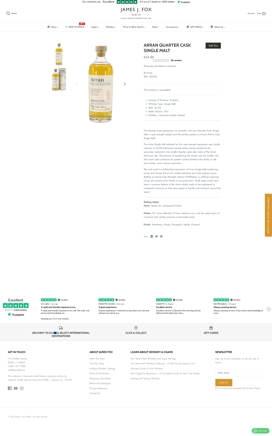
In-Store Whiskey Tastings (102, 368)
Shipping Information (100, 378)
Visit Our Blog (97, 363)
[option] (100, 84)
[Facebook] (9, 388)
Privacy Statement (98, 388)
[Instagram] (21, 388)
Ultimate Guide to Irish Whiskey (147, 368)
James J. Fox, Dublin (23, 416)
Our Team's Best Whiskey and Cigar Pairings (153, 358)
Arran (149, 73)
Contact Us (95, 393)
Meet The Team (97, 358)
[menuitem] (53, 26)
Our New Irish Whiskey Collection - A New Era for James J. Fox (163, 363)
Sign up (223, 382)
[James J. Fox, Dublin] (136, 13)
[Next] (124, 84)
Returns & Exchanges (100, 383)
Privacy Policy (253, 388)
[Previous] (76, 84)
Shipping (148, 66)
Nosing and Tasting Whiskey (145, 378)
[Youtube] (15, 388)
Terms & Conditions (99, 373)
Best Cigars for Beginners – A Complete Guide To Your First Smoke (165, 373)
